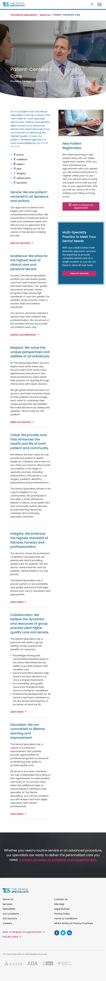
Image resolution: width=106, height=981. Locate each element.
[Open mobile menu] (99, 5)
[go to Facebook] (56, 932)
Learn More (16, 601)
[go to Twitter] (63, 932)
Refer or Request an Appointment (83, 206)
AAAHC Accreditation (23, 334)
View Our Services (79, 273)
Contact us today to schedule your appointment (57, 860)
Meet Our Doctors (20, 421)
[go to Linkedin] (69, 932)
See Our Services (20, 242)
